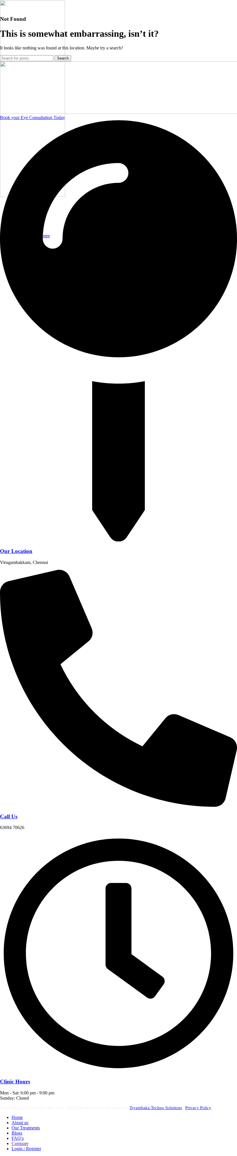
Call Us (8, 816)
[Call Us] (118, 805)
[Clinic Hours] (118, 1070)
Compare (20, 1143)
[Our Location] (118, 539)
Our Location (16, 551)
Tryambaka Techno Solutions (155, 1107)
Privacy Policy (198, 1107)
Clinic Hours (15, 1082)
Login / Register (26, 1148)
